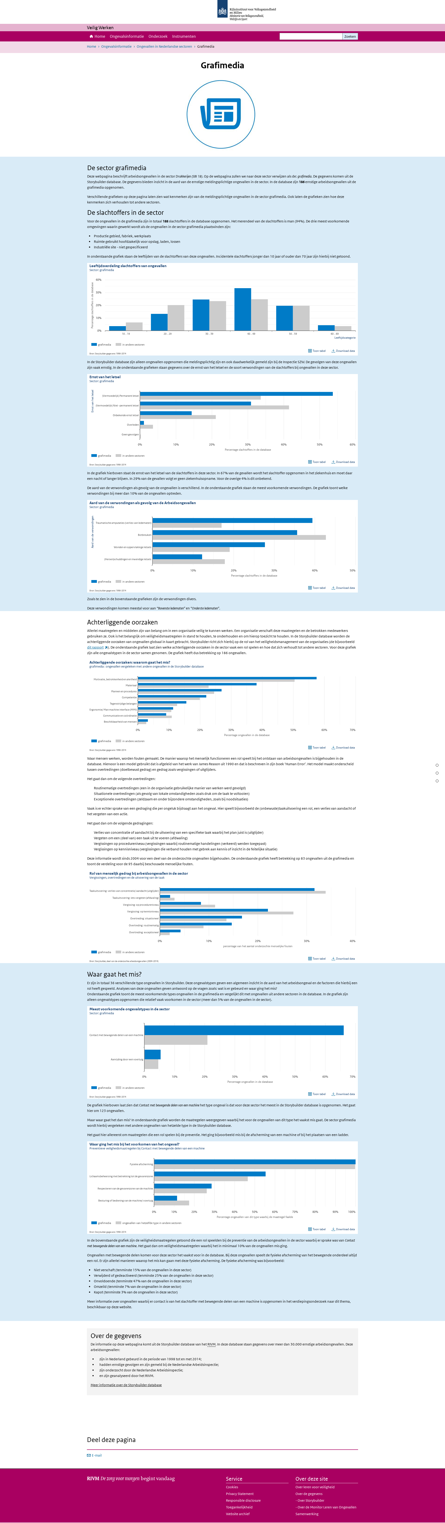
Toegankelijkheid (239, 1507)
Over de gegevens (309, 1494)
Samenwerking (307, 1514)
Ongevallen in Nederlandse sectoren (164, 46)
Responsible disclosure (243, 1500)
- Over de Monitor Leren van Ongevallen (326, 1507)
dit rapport (97, 647)
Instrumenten (184, 36)
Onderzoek (158, 36)
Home (100, 36)
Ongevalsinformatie (127, 36)
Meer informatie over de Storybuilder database (126, 1385)
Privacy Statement (240, 1494)
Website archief (238, 1514)
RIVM (211, 1344)
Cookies (232, 1487)
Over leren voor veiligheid (315, 1487)
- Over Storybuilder (310, 1500)
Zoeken (350, 36)
